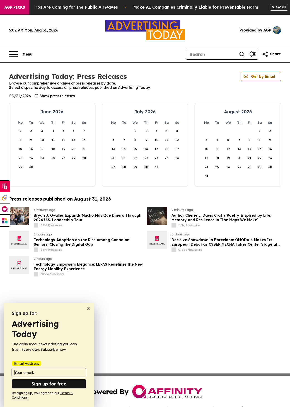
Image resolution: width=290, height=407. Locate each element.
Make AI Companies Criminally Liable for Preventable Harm (195, 7)
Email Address (26, 363)
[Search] (241, 54)
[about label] (36, 225)
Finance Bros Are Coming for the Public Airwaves (66, 7)
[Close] (88, 308)
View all (279, 7)
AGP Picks (15, 7)
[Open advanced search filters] (252, 54)
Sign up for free (48, 384)
